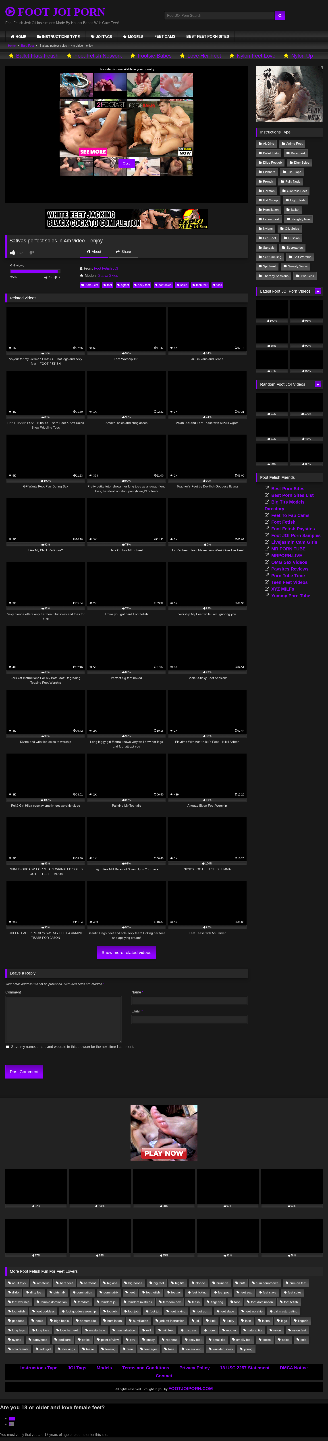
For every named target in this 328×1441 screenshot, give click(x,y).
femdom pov (172, 1302)
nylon (277, 1330)
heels (39, 1320)
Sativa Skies (108, 275)
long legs (18, 1330)
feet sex (246, 1292)
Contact (164, 1375)
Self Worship (302, 257)
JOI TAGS (104, 37)
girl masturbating (285, 1311)
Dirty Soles (301, 162)
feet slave (269, 1292)
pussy (150, 1339)
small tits (219, 1339)
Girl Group (270, 200)
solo (303, 1339)
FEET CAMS (164, 36)
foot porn (203, 1311)
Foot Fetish (283, 522)
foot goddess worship (81, 1311)
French (268, 181)
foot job (133, 1311)
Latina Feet (271, 219)
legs (284, 1320)
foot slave (227, 1311)
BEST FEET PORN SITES (207, 36)
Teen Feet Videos (289, 582)
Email (137, 1011)
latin (248, 1320)
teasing (110, 1349)
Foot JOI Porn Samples (296, 535)
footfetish (18, 1311)
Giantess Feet (297, 191)
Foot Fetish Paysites (293, 528)
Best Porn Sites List (292, 495)
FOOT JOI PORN (60, 12)
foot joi (154, 1311)
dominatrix (111, 1292)
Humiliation (271, 209)
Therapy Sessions (276, 276)
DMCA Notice (294, 1367)
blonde (200, 1283)
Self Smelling (272, 257)
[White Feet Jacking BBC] (126, 228)
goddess (18, 1320)
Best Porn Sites (287, 488)
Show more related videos (127, 952)
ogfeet (125, 285)
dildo (15, 1292)
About (96, 252)
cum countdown (267, 1283)
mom (211, 1330)
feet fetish (153, 1292)
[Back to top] (314, 1427)
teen (130, 1349)
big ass (112, 1283)
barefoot (90, 1283)
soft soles (165, 285)
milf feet (168, 1330)
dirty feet (36, 1292)
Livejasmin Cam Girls (294, 542)
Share (125, 252)
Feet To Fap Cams (290, 515)
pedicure (64, 1339)
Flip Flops (294, 172)
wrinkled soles (223, 1349)
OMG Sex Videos (289, 562)
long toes (42, 1330)
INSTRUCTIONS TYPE (61, 37)
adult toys (19, 1283)
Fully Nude (293, 181)
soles (183, 285)
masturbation (125, 1330)
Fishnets (269, 172)
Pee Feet (269, 238)
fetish (196, 1302)
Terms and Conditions (145, 1367)
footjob (112, 1311)
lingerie (303, 1320)
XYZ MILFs (282, 589)
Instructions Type (38, 1367)
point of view (110, 1339)
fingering (217, 1302)
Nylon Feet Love (256, 56)
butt (242, 1283)
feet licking (199, 1292)
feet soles (294, 1292)
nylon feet (299, 1330)
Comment (13, 992)
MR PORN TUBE (288, 548)
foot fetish (291, 1302)
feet (132, 1292)
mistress (191, 1330)
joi (197, 1320)
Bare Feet (27, 45)
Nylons (268, 228)
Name (137, 992)
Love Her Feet (204, 56)
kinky (230, 1320)
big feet (159, 1283)
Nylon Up (302, 56)
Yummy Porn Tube (290, 595)
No (11, 1424)
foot (109, 285)
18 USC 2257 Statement (245, 1367)
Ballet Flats (271, 153)
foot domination (262, 1302)
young (248, 1349)
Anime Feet (294, 143)
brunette (222, 1283)
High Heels (297, 200)
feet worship (20, 1302)
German (269, 191)
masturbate (97, 1330)
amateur (43, 1283)
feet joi (176, 1292)
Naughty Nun (300, 219)
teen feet (202, 285)
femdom (83, 1302)
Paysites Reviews (290, 568)
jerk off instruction (172, 1320)
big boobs (135, 1283)
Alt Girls (268, 143)
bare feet (66, 1283)
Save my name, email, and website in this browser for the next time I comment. (72, 1047)
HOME (21, 37)
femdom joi (108, 1302)
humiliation (140, 1320)
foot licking (177, 1311)
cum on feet (298, 1283)
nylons (16, 1339)
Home (12, 45)
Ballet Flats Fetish (37, 56)
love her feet (69, 1330)
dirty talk (59, 1292)
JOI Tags (77, 1367)
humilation (114, 1320)
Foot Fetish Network (98, 56)
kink (213, 1320)
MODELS (135, 37)
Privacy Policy (194, 1367)
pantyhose (40, 1339)
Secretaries (295, 247)
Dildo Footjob (272, 162)
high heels (61, 1320)
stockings (68, 1349)
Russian (294, 238)
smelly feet (243, 1339)
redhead (172, 1339)
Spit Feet (269, 266)
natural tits (254, 1330)
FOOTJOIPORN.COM (190, 1388)
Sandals (268, 247)
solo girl (45, 1349)
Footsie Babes (155, 56)
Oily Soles (292, 228)
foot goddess (45, 1311)
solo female (20, 1349)
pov (132, 1339)
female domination (54, 1302)
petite (86, 1339)
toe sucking (193, 1349)
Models (104, 1367)
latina (266, 1320)
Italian (295, 209)
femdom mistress (140, 1302)
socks (267, 1339)
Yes (12, 1418)
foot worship (254, 1311)
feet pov (223, 1292)
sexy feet (144, 285)
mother (231, 1330)
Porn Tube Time (288, 575)
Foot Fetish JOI (106, 268)
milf (148, 1330)
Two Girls (307, 276)
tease (90, 1349)
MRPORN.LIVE (286, 555)
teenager (150, 1349)
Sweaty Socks (298, 266)
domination (84, 1292)
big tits (179, 1283)
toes (219, 285)
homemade (88, 1320)
